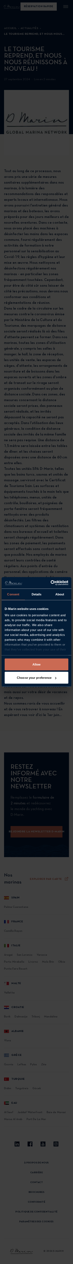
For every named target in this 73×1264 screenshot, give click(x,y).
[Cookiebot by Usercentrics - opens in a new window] (51, 583)
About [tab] (59, 594)
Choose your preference (34, 677)
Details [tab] (37, 594)
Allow (36, 664)
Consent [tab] (13, 594)
